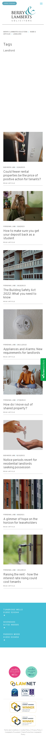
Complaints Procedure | (13, 732)
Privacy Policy (36, 730)
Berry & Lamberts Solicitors (15, 32)
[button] (41, 3)
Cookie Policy (25, 730)
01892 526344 (9, 3)
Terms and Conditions (11, 730)
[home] (23, 14)
